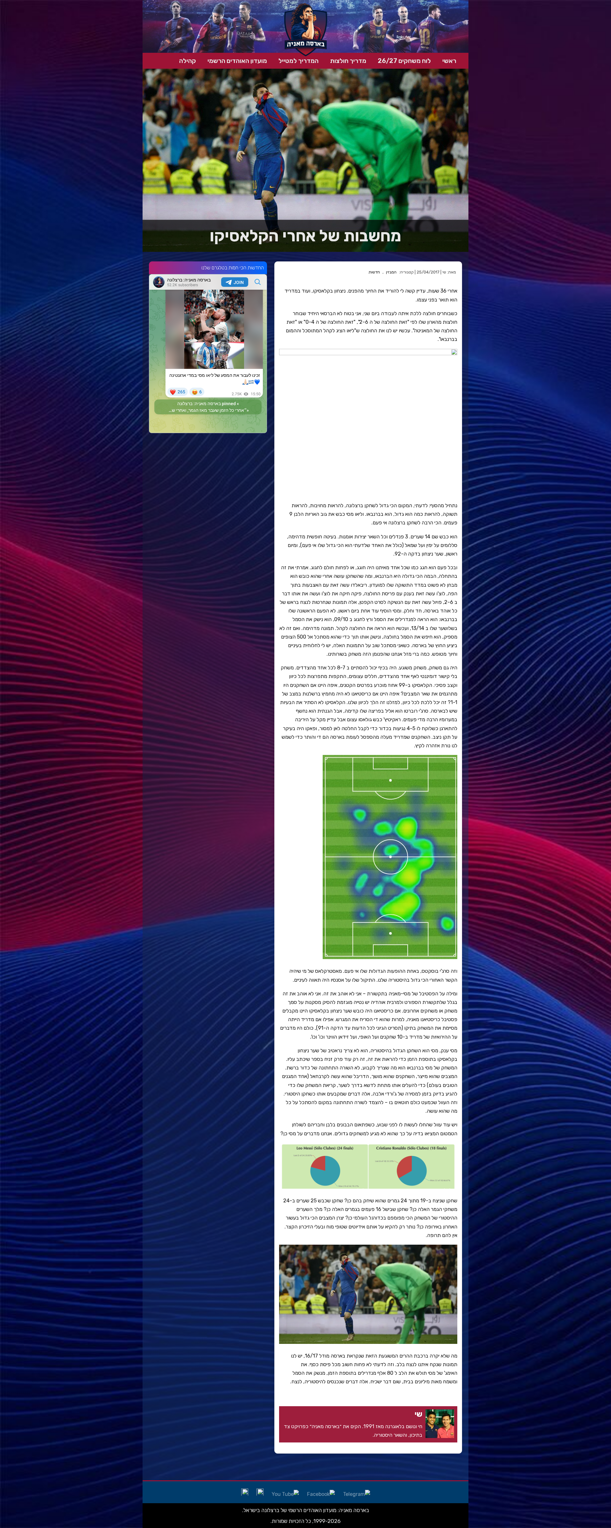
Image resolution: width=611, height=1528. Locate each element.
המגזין (391, 272)
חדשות (374, 272)
